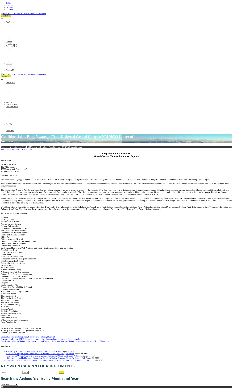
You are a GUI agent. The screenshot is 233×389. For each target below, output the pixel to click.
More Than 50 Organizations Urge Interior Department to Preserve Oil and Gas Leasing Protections (44, 356)
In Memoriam (16, 61)
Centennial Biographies (24, 33)
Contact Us (10, 70)
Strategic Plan (16, 37)
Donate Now (6, 16)
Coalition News (12, 46)
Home (3, 147)
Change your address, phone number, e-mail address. (31, 68)
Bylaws (14, 35)
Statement (51, 337)
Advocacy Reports (18, 53)
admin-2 (29, 149)
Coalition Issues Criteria (20, 29)
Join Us (9, 64)
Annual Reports (17, 50)
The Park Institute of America (22, 59)
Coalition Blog (16, 57)
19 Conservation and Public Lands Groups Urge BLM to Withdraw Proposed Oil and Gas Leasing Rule (46, 358)
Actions (9, 42)
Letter (10, 147)
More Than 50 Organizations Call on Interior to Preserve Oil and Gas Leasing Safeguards (40, 354)
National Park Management (16, 337)
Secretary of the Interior (37, 337)
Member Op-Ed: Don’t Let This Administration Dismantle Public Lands (33, 351)
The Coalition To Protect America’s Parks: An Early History (34, 31)
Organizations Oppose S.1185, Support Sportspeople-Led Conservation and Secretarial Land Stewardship (41, 339)
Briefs (13, 48)
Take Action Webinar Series (21, 55)
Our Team (14, 24)
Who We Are (16, 26)
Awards (14, 40)
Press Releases (11, 44)
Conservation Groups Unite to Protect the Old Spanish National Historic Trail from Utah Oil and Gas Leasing (48, 360)
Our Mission (10, 22)
